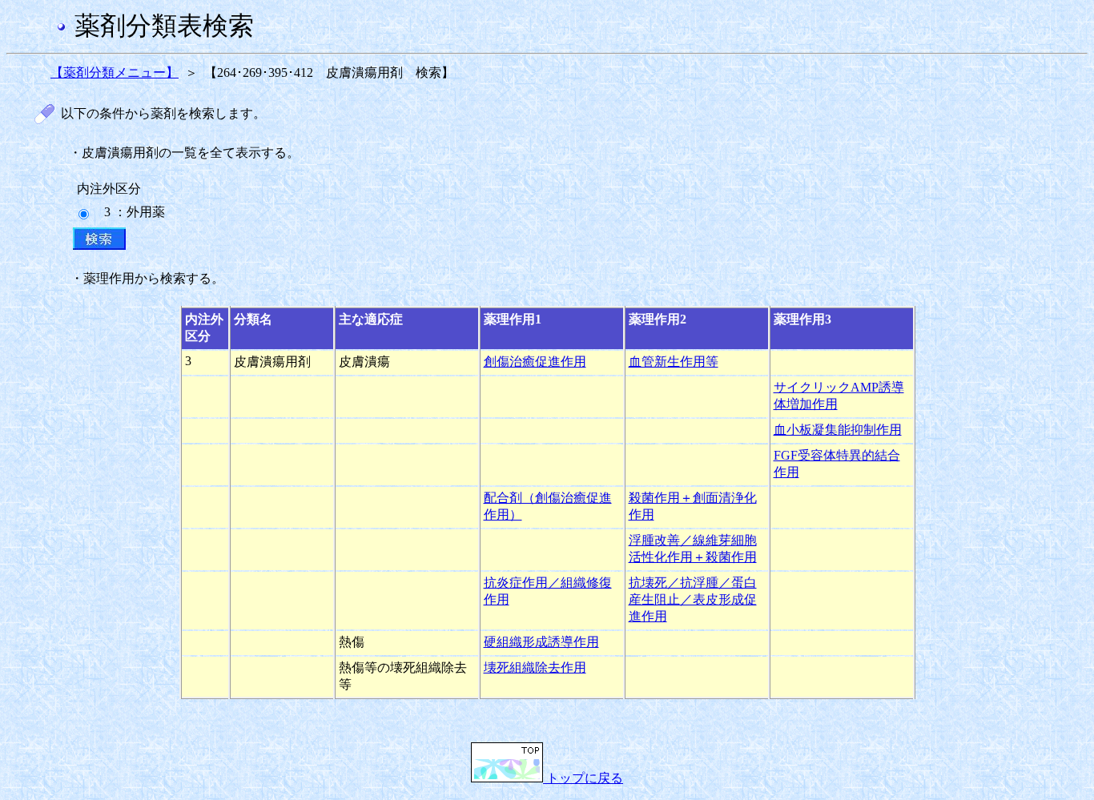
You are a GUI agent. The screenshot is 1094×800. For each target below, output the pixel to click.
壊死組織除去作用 (535, 667)
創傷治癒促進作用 (535, 361)
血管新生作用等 (673, 361)
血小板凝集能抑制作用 (838, 429)
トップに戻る (583, 778)
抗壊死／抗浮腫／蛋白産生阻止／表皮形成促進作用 (693, 599)
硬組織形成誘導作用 (541, 642)
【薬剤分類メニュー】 (114, 72)
